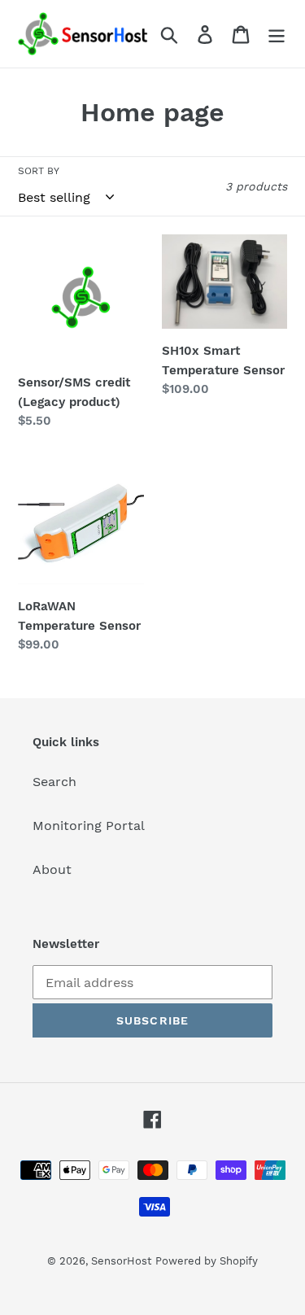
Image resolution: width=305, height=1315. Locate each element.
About (52, 869)
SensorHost (121, 1261)
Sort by (38, 171)
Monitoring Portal (89, 825)
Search (54, 781)
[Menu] (276, 33)
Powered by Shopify (206, 1261)
